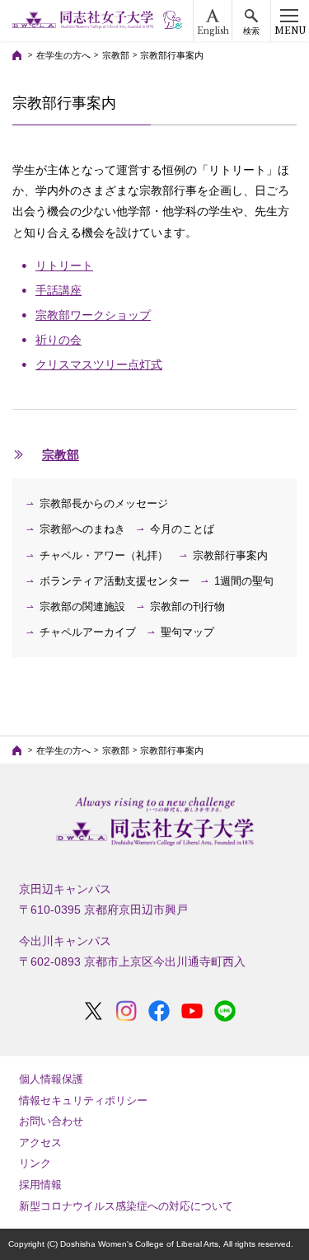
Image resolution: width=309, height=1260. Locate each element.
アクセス (40, 1142)
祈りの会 (58, 339)
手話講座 (58, 290)
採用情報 (40, 1184)
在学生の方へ (63, 55)
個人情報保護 (51, 1079)
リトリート (64, 265)
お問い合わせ (51, 1121)
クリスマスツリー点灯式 (98, 364)
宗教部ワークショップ (93, 315)
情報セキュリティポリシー (83, 1100)
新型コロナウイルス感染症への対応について (126, 1206)
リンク (35, 1163)
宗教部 (115, 55)
